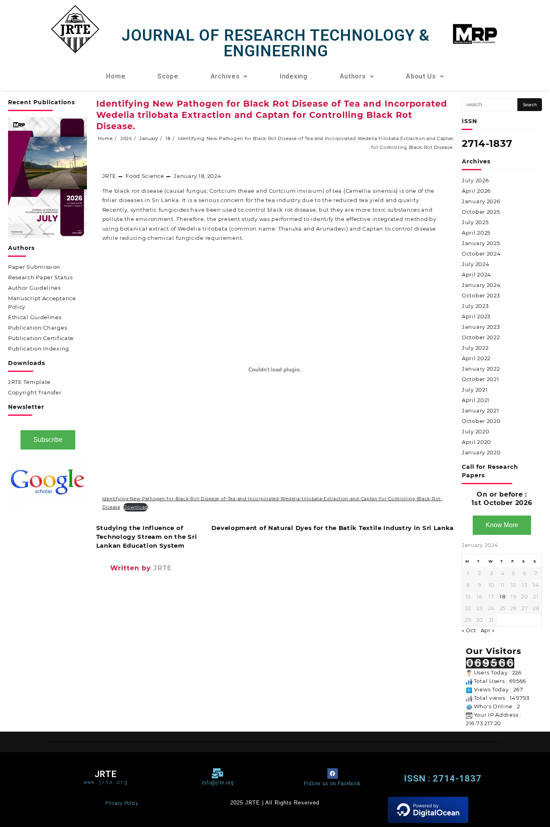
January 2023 (481, 327)
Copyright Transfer (35, 392)
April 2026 (476, 191)
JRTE (109, 176)
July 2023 (475, 306)
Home (115, 76)
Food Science (145, 176)
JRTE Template (29, 382)
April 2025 (476, 232)
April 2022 (476, 358)
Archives (225, 76)
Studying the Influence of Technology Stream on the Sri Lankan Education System (146, 536)
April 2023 (476, 316)
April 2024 (476, 274)
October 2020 (481, 421)
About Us (421, 76)
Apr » (488, 630)
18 (502, 596)
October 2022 (481, 337)
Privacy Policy (122, 803)
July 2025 (475, 222)
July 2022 (475, 347)
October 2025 (481, 211)
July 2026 (475, 180)
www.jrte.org (106, 782)
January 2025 (481, 243)
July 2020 (475, 431)
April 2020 (476, 442)
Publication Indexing (38, 348)
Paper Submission (34, 267)
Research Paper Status (40, 277)
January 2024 (481, 285)
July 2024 (475, 264)
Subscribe (47, 439)
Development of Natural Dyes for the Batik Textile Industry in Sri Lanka (332, 528)
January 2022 (481, 368)
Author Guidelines (34, 288)
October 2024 (481, 253)
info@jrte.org (218, 782)
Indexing (294, 76)
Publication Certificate (41, 338)
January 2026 (481, 201)
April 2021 (476, 400)
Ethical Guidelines (35, 317)
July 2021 (475, 389)
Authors (353, 76)
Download (135, 507)
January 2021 (480, 410)
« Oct (469, 630)
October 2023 (481, 295)
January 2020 (481, 452)
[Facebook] (332, 773)
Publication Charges (37, 327)
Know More (502, 525)
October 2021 (480, 379)
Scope (167, 76)
